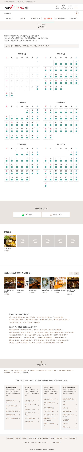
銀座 (10, 317)
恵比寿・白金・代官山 (46, 320)
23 (6, 87)
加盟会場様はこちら (61, 438)
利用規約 (17, 438)
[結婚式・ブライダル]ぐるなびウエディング (16, 370)
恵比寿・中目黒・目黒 (60, 335)
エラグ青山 (17, 372)
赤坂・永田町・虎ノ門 (27, 332)
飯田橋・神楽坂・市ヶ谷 (15, 337)
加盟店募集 (72, 438)
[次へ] (76, 273)
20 (27, 80)
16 (6, 80)
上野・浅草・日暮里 (29, 337)
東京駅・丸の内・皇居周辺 (61, 320)
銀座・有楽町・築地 (14, 330)
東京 (55, 370)
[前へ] (71, 273)
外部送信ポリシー (48, 438)
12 (22, 74)
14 (32, 74)
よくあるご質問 (54, 442)
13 (27, 74)
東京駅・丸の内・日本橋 (41, 332)
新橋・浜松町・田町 (26, 330)
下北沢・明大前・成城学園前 (44, 337)
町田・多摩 (60, 343)
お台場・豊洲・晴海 (18, 317)
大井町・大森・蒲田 (62, 340)
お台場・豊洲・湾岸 (47, 335)
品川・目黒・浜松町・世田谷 (16, 320)
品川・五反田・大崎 (34, 335)
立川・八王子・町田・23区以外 (31, 322)
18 (17, 80)
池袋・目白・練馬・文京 (32, 320)
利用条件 (24, 438)
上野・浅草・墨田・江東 (15, 322)
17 (12, 80)
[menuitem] (9, 18)
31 (12, 93)
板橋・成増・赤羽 (50, 340)
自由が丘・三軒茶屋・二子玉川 (18, 335)
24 (12, 87)
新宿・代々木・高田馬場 (40, 330)
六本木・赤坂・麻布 (58, 317)
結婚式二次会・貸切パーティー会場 (41, 370)
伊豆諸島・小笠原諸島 (49, 343)
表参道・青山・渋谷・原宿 (44, 317)
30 (6, 93)
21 (32, 80)
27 (27, 87)
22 (37, 80)
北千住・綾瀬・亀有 (39, 340)
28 (32, 87)
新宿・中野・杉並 (30, 317)
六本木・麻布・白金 (14, 332)
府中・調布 (11, 343)
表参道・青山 (7, 372)
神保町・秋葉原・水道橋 (56, 332)
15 (37, 74)
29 (37, 87)
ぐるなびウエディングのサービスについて (36, 442)
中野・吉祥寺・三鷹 (59, 337)
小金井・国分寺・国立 (22, 343)
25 (17, 87)
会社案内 (10, 438)
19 (22, 80)
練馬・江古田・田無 (14, 340)
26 (22, 87)
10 (12, 74)
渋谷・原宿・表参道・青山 (55, 330)
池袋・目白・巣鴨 (69, 332)
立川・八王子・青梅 (35, 343)
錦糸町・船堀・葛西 (26, 340)
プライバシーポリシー (35, 438)
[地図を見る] (77, 13)
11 (17, 74)
